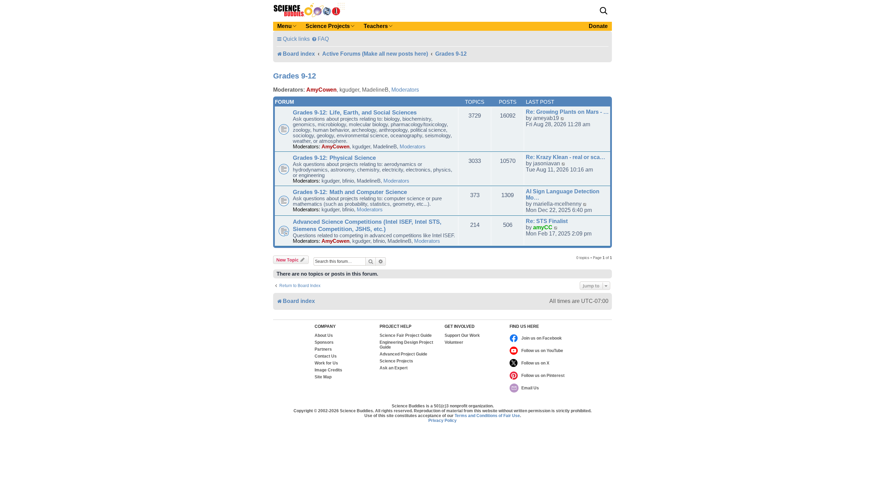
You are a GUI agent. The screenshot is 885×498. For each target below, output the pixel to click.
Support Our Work (462, 335)
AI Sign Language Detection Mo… (562, 194)
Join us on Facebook (541, 338)
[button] (603, 11)
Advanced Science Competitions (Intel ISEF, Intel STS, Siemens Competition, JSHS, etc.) (367, 225)
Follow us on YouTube (542, 350)
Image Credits (328, 370)
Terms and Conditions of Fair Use (487, 415)
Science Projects (396, 361)
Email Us (530, 388)
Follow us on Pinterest (543, 375)
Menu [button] (284, 26)
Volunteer (454, 342)
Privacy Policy (442, 420)
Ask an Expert (394, 368)
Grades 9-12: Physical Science (334, 157)
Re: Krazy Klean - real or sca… (565, 157)
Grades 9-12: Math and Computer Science (350, 191)
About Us (324, 335)
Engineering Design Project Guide (406, 345)
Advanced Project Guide (403, 354)
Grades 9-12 (294, 76)
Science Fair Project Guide (406, 335)
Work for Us (326, 363)
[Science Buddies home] (309, 10)
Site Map (323, 377)
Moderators (405, 90)
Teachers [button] (376, 26)
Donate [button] (598, 26)
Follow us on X (535, 363)
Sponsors (324, 342)
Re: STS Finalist (547, 221)
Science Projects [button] (328, 26)
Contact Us (326, 356)
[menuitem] (320, 39)
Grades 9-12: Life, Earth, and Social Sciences (355, 112)
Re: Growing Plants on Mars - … (567, 112)
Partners (323, 349)
